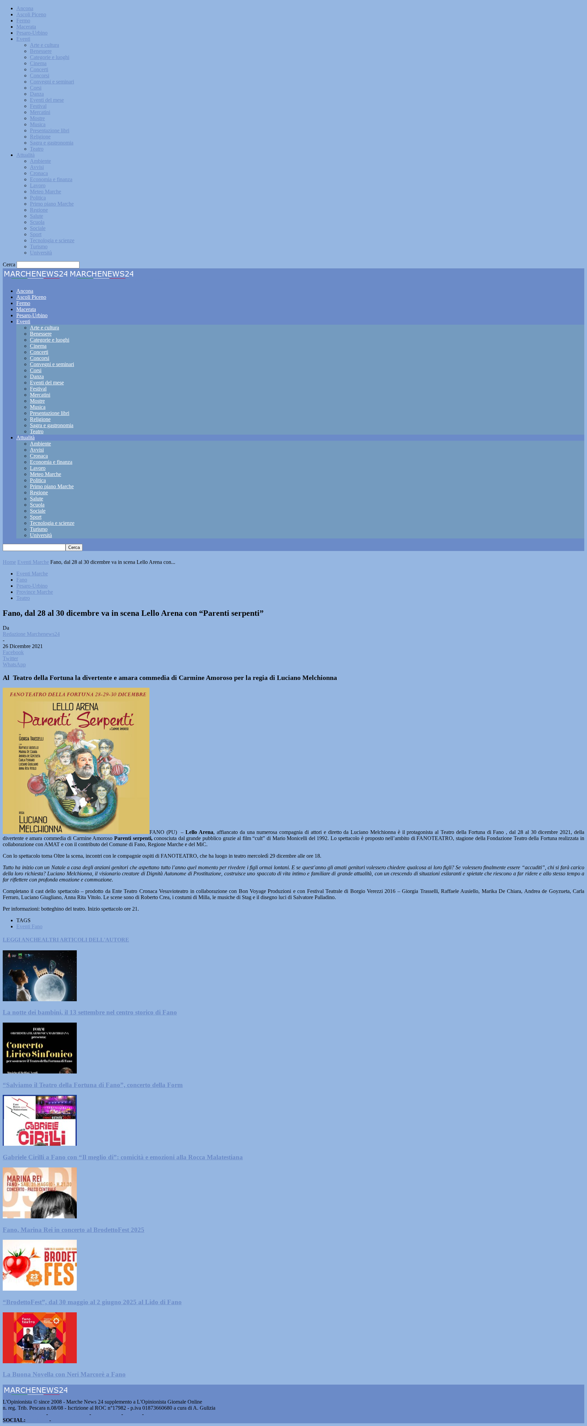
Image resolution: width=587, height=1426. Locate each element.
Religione (40, 136)
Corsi (35, 88)
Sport (35, 234)
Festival (38, 106)
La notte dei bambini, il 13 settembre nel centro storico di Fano (90, 1012)
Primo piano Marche (52, 204)
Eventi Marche (33, 562)
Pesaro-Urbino (32, 33)
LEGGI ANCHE (22, 940)
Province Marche (34, 592)
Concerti (39, 69)
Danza (37, 94)
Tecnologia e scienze (52, 240)
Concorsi (39, 75)
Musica (38, 124)
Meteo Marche (45, 191)
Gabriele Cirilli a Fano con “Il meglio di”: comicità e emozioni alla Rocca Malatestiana (123, 1157)
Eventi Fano (29, 926)
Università (41, 252)
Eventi (23, 39)
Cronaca (39, 173)
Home (9, 562)
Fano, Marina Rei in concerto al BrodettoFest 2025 (73, 1229)
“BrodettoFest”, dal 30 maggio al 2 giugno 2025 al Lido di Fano (92, 1302)
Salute (36, 216)
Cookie (153, 1414)
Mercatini (40, 112)
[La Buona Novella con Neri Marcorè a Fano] (40, 1361)
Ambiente (40, 161)
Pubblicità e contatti (24, 1414)
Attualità (25, 155)
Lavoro (38, 185)
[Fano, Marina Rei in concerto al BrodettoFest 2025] (40, 1216)
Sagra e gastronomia (51, 143)
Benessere (41, 51)
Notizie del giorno (68, 1414)
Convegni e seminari (52, 81)
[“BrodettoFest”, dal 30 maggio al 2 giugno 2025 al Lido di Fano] (40, 1289)
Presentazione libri (49, 130)
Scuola (37, 222)
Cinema (38, 63)
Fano (21, 580)
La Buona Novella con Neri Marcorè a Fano (64, 1374)
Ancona (24, 8)
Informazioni (106, 1414)
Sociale (38, 228)
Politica (38, 198)
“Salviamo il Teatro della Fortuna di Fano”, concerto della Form (93, 1084)
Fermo (23, 20)
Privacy (132, 1414)
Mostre (37, 118)
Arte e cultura (44, 45)
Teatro (36, 149)
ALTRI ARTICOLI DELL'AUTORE (85, 940)
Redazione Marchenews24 (31, 634)
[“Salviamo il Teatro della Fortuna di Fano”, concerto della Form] (40, 1072)
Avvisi (37, 167)
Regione (39, 210)
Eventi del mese (47, 100)
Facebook (37, 1420)
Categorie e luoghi (49, 57)
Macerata (26, 27)
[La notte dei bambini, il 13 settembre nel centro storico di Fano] (40, 999)
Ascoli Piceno (31, 14)
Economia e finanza (51, 179)
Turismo (39, 246)
